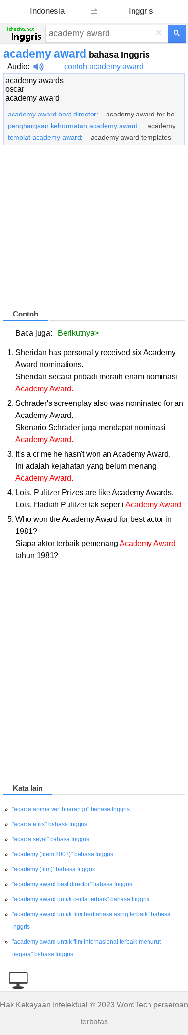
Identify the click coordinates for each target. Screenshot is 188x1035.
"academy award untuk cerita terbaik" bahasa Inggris (80, 899)
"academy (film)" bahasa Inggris (53, 869)
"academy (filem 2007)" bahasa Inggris (62, 854)
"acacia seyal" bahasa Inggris (50, 839)
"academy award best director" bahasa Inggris (72, 884)
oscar (14, 89)
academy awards (34, 80)
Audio (17, 66)
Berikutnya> (78, 333)
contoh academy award (104, 66)
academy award (32, 98)
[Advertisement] (94, 231)
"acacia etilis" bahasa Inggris (49, 824)
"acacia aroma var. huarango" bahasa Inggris (71, 809)
